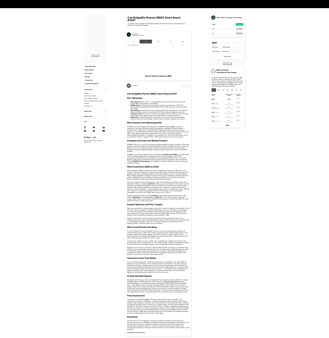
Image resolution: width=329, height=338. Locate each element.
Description (216, 51)
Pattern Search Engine (90, 96)
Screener (86, 103)
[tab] (133, 41)
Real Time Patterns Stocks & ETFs (93, 101)
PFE (134, 175)
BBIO (172, 126)
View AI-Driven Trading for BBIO (158, 76)
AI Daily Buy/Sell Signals (170, 281)
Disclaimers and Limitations (136, 332)
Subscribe (227, 56)
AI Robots (86, 93)
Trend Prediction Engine (90, 98)
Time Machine (88, 106)
